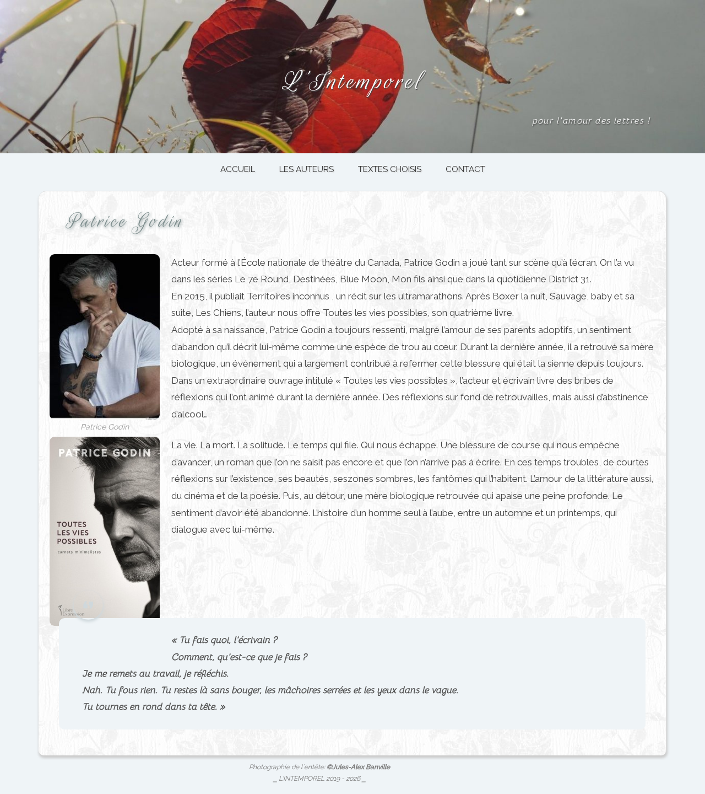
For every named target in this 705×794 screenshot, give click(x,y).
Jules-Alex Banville (361, 767)
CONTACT (465, 169)
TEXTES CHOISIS (389, 169)
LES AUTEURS (306, 169)
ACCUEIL (237, 169)
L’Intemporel (352, 81)
